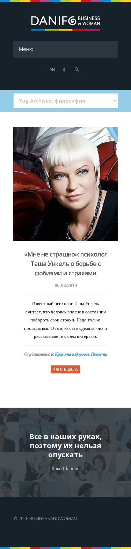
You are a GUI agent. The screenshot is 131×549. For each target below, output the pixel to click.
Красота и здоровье (72, 354)
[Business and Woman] (66, 29)
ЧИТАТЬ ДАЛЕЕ (65, 369)
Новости (99, 354)
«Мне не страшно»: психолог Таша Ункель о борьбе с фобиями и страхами (65, 263)
